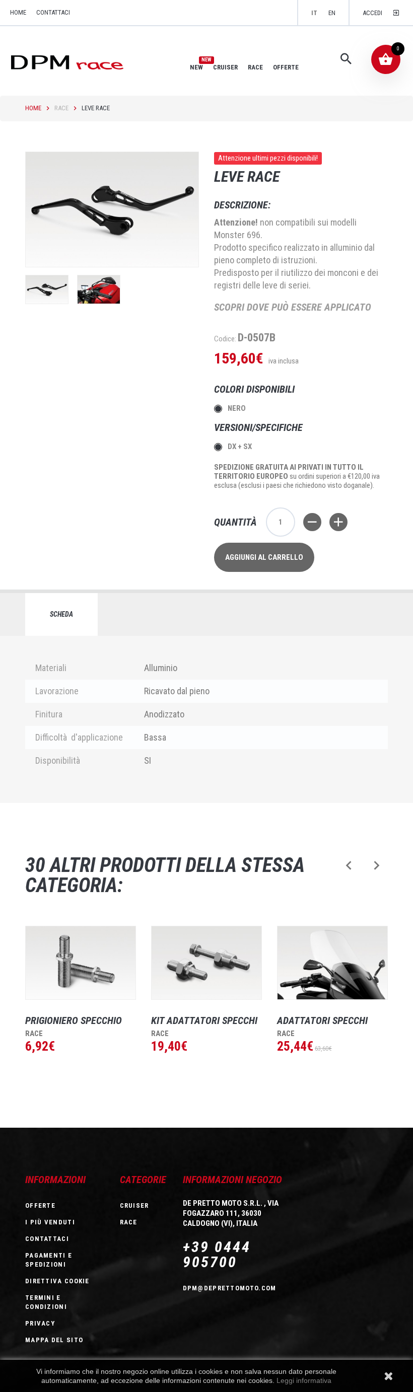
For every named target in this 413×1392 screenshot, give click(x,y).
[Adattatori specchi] (332, 963)
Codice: (225, 338)
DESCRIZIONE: (242, 205)
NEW (196, 67)
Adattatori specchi (322, 1020)
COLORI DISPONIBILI (255, 389)
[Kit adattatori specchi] (206, 963)
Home (33, 108)
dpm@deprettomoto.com (230, 1288)
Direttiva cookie (57, 1281)
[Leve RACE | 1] (47, 289)
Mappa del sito (54, 1340)
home (18, 12)
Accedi (372, 13)
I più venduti (50, 1222)
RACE (255, 67)
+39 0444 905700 (217, 1254)
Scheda (61, 614)
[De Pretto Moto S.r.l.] (81, 61)
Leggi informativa (304, 1380)
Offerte (40, 1205)
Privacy (40, 1323)
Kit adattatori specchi (204, 1020)
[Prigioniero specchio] (80, 963)
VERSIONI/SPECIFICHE (259, 427)
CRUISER (225, 67)
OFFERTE (286, 67)
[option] (73, 1008)
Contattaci (53, 12)
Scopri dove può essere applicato (292, 307)
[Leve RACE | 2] (99, 289)
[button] (348, 865)
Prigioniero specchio (73, 1020)
